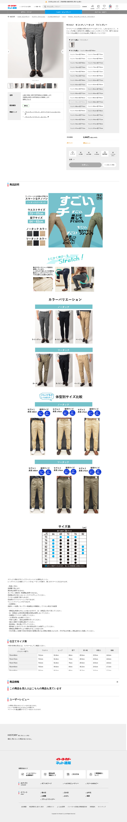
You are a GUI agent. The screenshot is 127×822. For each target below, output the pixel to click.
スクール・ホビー (101, 12)
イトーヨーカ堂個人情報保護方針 (77, 806)
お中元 (89, 792)
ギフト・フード (26, 12)
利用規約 (92, 806)
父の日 (66, 792)
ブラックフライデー (48, 799)
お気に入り (104, 8)
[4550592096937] (16, 85)
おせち (66, 796)
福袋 (88, 796)
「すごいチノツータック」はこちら (35, 117)
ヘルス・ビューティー (63, 12)
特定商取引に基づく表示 (36, 806)
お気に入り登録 (110, 165)
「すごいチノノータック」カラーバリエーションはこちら (42, 112)
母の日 (44, 792)
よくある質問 (61, 806)
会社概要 (23, 806)
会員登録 (92, 8)
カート (110, 8)
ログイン (98, 8)
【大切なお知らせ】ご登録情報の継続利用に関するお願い (65, 1)
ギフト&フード (47, 783)
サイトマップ (102, 806)
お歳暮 (44, 796)
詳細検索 (84, 6)
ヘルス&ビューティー (71, 783)
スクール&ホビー (92, 783)
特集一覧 (38, 6)
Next (63, 51)
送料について (27, 99)
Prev (7, 51)
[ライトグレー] (36, 50)
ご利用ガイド (50, 806)
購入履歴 (18, 709)
